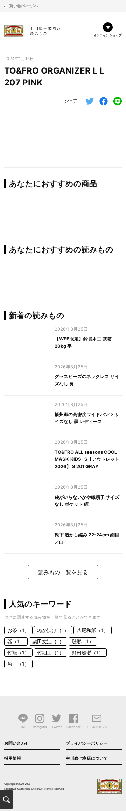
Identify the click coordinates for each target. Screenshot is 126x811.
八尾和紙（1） (92, 630)
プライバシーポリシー (87, 743)
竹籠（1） (18, 652)
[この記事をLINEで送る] (117, 101)
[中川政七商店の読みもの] (32, 29)
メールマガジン (97, 727)
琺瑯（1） (83, 641)
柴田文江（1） (48, 641)
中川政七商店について (87, 758)
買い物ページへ (23, 5)
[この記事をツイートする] (89, 101)
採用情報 (12, 758)
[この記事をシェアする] (103, 101)
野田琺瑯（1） (88, 652)
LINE (23, 727)
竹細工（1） (50, 652)
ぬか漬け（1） (53, 630)
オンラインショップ (107, 35)
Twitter (57, 727)
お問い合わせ (16, 743)
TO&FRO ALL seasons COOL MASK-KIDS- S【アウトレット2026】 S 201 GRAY (87, 459)
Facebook (73, 727)
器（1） (15, 641)
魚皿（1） (18, 664)
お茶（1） (18, 630)
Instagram (40, 727)
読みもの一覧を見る (63, 572)
